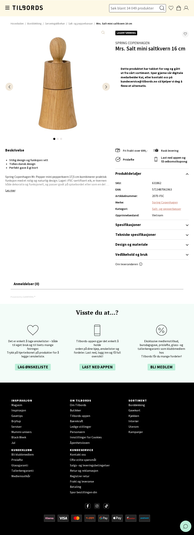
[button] (185, 34)
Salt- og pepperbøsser (80, 23)
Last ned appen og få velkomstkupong (174, 159)
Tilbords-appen (80, 416)
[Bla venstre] (9, 87)
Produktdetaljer (128, 173)
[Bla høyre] (106, 87)
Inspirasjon (18, 410)
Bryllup (16, 421)
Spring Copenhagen (132, 43)
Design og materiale (131, 244)
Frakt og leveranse (82, 481)
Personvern (77, 432)
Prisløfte (128, 159)
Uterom (133, 426)
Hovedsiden (17, 23)
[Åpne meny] (7, 8)
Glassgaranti (19, 465)
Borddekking (34, 23)
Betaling (75, 487)
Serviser (16, 426)
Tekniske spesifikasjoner (135, 234)
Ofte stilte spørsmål (83, 460)
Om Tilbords (78, 405)
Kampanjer (135, 432)
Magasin (16, 405)
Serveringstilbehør (55, 23)
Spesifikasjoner (128, 224)
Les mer (10, 190)
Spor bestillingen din (83, 492)
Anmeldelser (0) (26, 284)
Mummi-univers (21, 432)
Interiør (133, 421)
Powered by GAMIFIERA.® (23, 296)
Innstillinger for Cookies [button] (86, 437)
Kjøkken (133, 416)
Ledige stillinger (80, 426)
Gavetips (17, 416)
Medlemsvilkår (20, 476)
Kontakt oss (78, 454)
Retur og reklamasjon (84, 470)
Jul (13, 443)
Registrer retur (79, 476)
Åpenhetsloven (80, 443)
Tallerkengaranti (22, 470)
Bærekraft (76, 421)
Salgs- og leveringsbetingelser (90, 465)
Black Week (18, 437)
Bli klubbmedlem (22, 454)
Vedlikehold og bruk (131, 254)
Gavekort (134, 410)
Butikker (75, 410)
